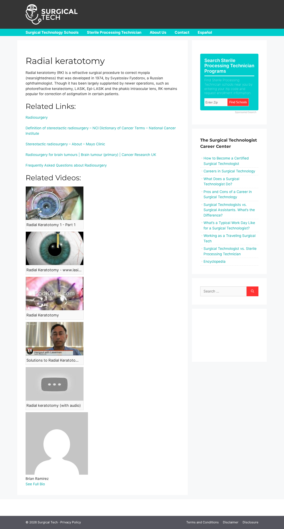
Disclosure (250, 522)
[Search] (252, 291)
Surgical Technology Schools (52, 32)
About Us (158, 32)
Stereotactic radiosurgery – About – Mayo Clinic (65, 144)
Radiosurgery (37, 117)
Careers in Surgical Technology (229, 171)
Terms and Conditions (202, 522)
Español (205, 32)
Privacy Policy (70, 522)
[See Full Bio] (47, 484)
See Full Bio (35, 484)
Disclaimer (230, 522)
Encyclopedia (215, 261)
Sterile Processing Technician (114, 32)
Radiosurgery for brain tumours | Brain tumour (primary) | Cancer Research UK (91, 155)
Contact (182, 32)
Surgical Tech (48, 522)
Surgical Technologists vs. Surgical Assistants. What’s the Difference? (229, 210)
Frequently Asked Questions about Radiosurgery (66, 165)
